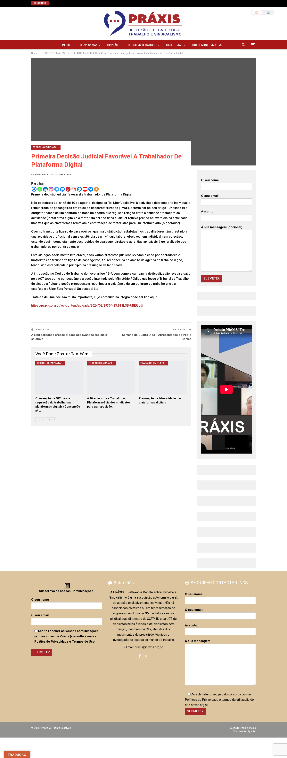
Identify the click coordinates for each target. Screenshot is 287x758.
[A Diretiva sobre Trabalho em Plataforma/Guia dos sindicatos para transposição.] (111, 377)
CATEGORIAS (174, 45)
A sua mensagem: (198, 641)
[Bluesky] (90, 189)
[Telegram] (56, 189)
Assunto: (191, 625)
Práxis (252, 727)
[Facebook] (34, 189)
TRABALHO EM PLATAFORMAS (47, 147)
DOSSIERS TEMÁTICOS (142, 45)
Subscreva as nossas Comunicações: (66, 591)
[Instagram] (51, 189)
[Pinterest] (68, 189)
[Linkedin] (45, 189)
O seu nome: (194, 594)
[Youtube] (85, 189)
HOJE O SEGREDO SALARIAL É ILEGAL (80, 3)
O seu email (209, 196)
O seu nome (210, 180)
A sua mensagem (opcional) (221, 227)
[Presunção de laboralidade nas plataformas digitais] (163, 377)
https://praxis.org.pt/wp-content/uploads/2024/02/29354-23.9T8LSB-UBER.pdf (87, 305)
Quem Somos (88, 45)
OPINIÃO (112, 45)
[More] (96, 189)
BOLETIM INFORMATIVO (207, 45)
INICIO (66, 45)
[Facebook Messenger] (62, 189)
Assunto (207, 211)
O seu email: (194, 610)
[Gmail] (73, 189)
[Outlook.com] (79, 189)
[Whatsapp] (39, 189)
